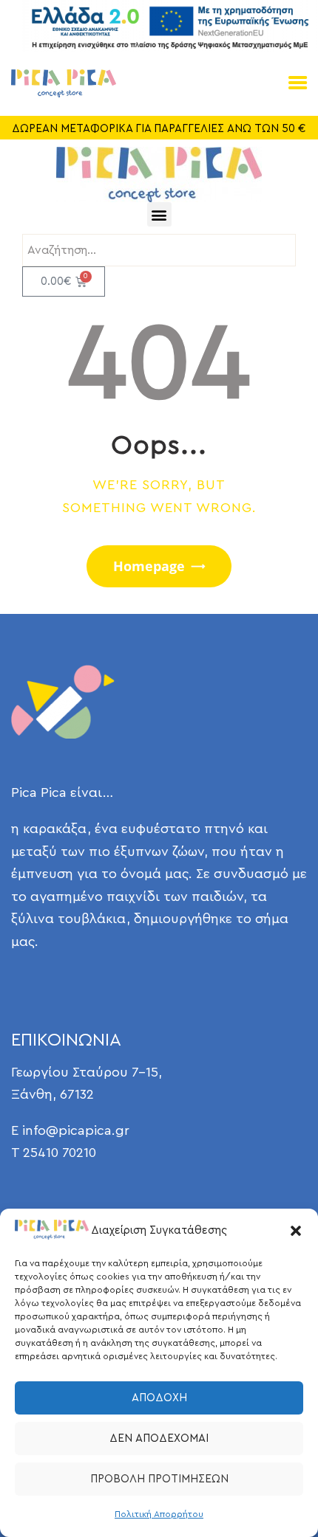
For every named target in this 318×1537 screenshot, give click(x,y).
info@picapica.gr (75, 1130)
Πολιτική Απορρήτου (159, 1514)
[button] (295, 1230)
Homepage (149, 566)
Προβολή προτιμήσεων (159, 1479)
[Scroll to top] (285, 1495)
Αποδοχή (159, 1397)
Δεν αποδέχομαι (159, 1438)
